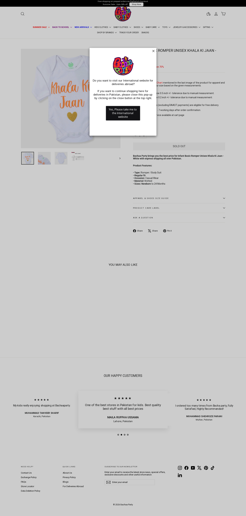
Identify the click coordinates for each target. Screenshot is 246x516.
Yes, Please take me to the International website (123, 113)
